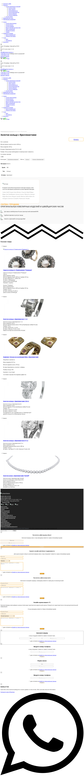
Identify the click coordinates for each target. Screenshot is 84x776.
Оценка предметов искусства (8, 516)
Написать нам (5, 502)
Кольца (27, 159)
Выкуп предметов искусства (8, 518)
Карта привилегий (5, 525)
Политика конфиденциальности (9, 526)
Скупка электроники (6, 524)
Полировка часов (5, 512)
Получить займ (4, 508)
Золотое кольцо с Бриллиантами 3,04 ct (16, 401)
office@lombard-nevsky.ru (7, 52)
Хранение (3, 519)
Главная (2, 131)
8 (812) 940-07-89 (6, 498)
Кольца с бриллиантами (38, 159)
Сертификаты (4, 513)
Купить (76, 139)
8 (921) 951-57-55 (6, 496)
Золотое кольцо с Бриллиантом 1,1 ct (15, 319)
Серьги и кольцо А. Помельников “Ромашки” (17, 270)
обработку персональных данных (20, 545)
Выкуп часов (4, 506)
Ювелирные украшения (8, 131)
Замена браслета (5, 522)
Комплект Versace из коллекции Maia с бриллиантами (20, 357)
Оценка (2, 509)
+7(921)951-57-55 (5, 53)
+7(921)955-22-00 (5, 55)
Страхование (4, 521)
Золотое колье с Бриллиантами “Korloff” (16, 476)
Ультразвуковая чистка (7, 515)
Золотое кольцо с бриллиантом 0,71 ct (15, 440)
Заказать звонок (5, 56)
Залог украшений (5, 511)
